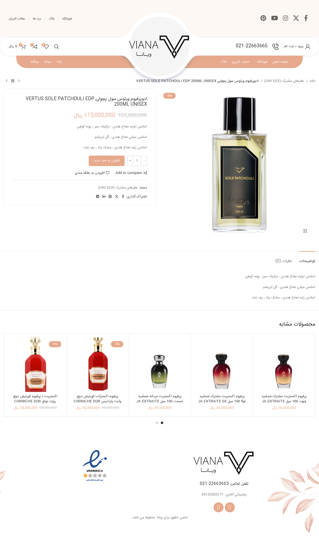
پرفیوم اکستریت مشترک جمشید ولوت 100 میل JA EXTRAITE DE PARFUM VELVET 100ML (284, 401)
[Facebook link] (306, 19)
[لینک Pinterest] (263, 19)
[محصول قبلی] (19, 81)
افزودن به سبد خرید (107, 160)
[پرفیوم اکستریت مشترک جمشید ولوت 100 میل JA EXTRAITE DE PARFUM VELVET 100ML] (284, 364)
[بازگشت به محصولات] (13, 81)
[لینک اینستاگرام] (285, 19)
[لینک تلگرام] (97, 196)
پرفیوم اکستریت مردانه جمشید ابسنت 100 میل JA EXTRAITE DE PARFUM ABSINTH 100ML (159, 403)
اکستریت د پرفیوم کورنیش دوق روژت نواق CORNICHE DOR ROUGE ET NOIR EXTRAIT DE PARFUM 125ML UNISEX (35, 403)
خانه (312, 81)
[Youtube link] (274, 19)
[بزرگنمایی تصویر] (305, 231)
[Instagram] (219, 507)
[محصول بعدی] (7, 81)
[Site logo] (159, 47)
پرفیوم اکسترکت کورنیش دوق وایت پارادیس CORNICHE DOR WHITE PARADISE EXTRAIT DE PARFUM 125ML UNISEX (97, 403)
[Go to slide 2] (157, 423)
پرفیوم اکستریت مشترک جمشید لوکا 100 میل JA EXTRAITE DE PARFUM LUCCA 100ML (221, 401)
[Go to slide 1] (162, 423)
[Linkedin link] (104, 196)
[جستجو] (57, 47)
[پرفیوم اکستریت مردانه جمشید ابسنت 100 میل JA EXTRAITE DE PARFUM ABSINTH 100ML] (159, 364)
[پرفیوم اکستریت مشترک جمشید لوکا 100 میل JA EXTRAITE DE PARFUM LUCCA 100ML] (222, 364)
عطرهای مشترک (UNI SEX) (284, 81)
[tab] (307, 258)
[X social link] (296, 19)
